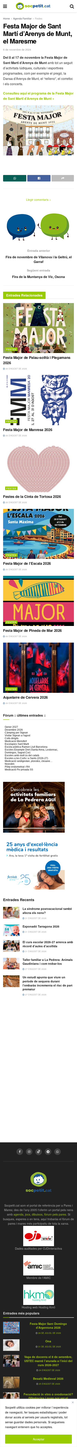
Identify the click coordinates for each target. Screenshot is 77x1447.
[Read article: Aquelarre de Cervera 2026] (38, 668)
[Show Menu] (5, 6)
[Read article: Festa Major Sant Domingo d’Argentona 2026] (11, 1327)
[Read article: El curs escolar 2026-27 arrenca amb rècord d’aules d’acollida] (11, 946)
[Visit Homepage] (36, 6)
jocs (27, 1214)
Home (6, 18)
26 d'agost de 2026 (16, 368)
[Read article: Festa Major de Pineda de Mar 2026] (38, 601)
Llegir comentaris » (38, 200)
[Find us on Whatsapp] (57, 1151)
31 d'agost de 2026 (35, 918)
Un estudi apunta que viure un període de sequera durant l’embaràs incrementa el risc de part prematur (47, 983)
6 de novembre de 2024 (17, 49)
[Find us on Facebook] (19, 1151)
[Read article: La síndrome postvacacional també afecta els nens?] (11, 912)
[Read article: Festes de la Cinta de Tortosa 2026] (38, 467)
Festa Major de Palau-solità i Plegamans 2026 (36, 360)
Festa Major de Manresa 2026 (27, 429)
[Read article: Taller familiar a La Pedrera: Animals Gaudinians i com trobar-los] (11, 963)
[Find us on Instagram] (29, 1151)
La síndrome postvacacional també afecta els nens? (47, 911)
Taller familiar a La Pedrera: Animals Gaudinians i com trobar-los (48, 962)
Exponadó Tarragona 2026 (41, 926)
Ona (48, 1341)
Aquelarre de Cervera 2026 (25, 697)
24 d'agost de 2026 (49, 1370)
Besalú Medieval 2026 (48, 1378)
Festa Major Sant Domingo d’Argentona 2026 (48, 1326)
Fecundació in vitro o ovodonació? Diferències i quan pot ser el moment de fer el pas (48, 1398)
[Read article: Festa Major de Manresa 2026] (38, 400)
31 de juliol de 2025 (49, 1346)
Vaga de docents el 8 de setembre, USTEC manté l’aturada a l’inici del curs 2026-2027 (48, 1361)
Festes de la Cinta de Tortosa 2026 (32, 496)
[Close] (72, 1402)
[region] (38, 1423)
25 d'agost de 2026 (49, 1383)
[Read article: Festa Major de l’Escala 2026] (38, 534)
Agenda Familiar (22, 18)
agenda (18, 1214)
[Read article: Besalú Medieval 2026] (11, 1382)
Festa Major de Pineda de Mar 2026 (32, 630)
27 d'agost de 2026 (35, 969)
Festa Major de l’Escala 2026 (27, 563)
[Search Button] (72, 6)
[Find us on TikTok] (38, 1152)
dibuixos (37, 1214)
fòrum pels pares (55, 1214)
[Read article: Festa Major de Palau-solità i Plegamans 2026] (38, 328)
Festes (38, 18)
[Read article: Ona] (11, 1345)
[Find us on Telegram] (48, 1151)
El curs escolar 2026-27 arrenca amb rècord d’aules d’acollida (48, 944)
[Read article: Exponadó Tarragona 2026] (11, 930)
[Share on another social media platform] (63, 178)
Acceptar (38, 1439)
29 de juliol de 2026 (49, 1333)
